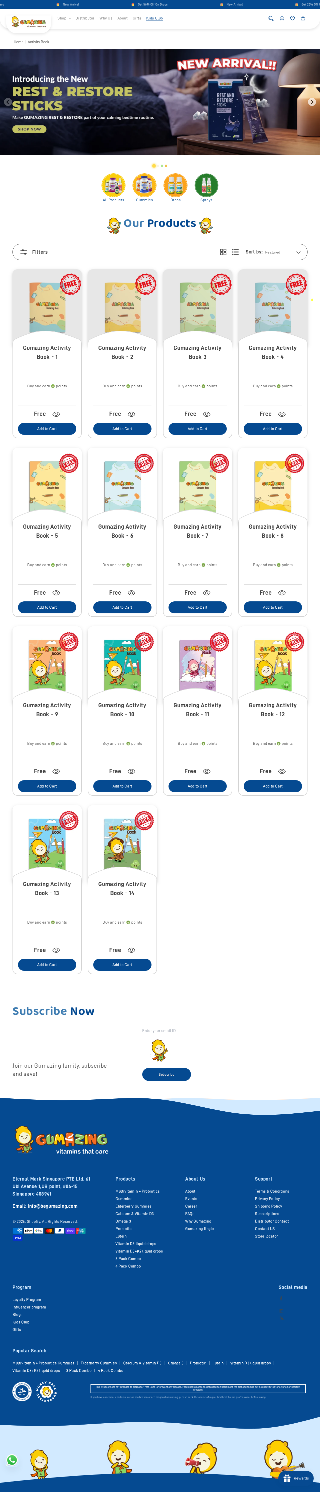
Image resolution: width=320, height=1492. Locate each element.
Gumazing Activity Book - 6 (122, 531)
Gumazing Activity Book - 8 (273, 531)
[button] (64, 18)
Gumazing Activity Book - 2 (122, 352)
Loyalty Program (26, 1300)
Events (191, 1199)
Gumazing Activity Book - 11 (198, 709)
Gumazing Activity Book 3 (198, 352)
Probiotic (124, 1229)
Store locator (266, 1236)
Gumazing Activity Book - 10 (122, 709)
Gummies (144, 200)
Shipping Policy (268, 1206)
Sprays (206, 200)
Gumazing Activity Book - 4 (273, 352)
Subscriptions (267, 1214)
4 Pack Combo (128, 1266)
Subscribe (166, 1074)
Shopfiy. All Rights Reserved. (52, 1222)
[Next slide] (312, 102)
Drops (175, 200)
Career (191, 1206)
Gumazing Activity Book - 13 (47, 888)
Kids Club (20, 1322)
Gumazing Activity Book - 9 (47, 709)
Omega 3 (123, 1221)
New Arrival (48, 4)
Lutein (121, 1236)
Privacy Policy (267, 1199)
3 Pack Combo (128, 1259)
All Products (113, 200)
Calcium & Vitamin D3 (135, 1214)
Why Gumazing (198, 1221)
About (190, 1191)
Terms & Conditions (272, 1191)
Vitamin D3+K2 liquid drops (139, 1251)
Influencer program (29, 1307)
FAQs (189, 1214)
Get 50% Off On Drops (130, 4)
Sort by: (254, 251)
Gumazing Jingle (199, 1229)
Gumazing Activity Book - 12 (273, 709)
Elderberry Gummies (134, 1206)
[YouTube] (281, 1310)
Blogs (17, 1315)
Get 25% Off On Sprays (294, 4)
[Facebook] (281, 1298)
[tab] (154, 166)
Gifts (16, 1330)
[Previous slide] (8, 102)
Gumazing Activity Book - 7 (198, 531)
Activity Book (38, 42)
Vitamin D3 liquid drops (136, 1244)
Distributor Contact (272, 1221)
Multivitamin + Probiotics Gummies (43, 1363)
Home (19, 42)
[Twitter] (281, 1318)
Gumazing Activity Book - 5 (47, 531)
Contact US (265, 1229)
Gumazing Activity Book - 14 (122, 888)
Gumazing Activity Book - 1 (47, 352)
